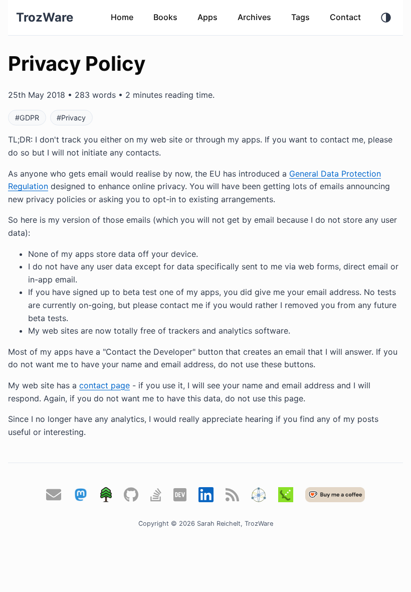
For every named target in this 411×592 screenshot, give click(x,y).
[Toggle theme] (386, 18)
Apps (207, 17)
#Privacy (71, 117)
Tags (300, 17)
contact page (104, 385)
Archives (254, 17)
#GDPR (27, 117)
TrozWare (44, 17)
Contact (345, 17)
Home (122, 17)
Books (165, 17)
